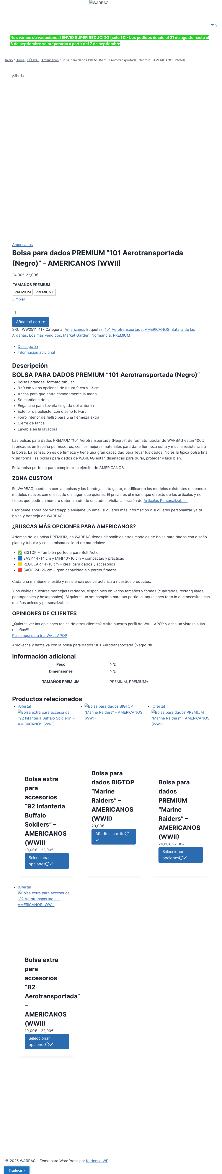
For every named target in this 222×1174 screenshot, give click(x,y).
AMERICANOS (157, 329)
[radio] (22, 292)
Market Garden (76, 335)
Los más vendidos (45, 335)
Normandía (101, 335)
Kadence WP (97, 1161)
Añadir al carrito (30, 322)
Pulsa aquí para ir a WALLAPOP (39, 635)
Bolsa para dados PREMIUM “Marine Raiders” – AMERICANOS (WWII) (179, 809)
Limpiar (18, 299)
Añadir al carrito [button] (110, 833)
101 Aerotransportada (124, 329)
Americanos (22, 245)
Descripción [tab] (28, 346)
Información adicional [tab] (36, 352)
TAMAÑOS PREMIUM (31, 285)
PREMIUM (121, 335)
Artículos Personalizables (166, 500)
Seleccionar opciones (39, 860)
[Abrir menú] (205, 26)
